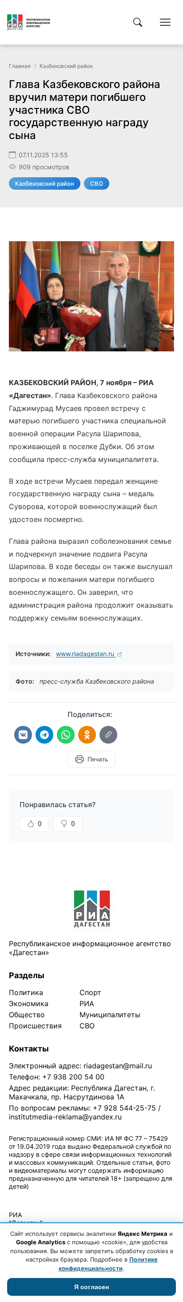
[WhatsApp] (66, 735)
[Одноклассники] (87, 735)
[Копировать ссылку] (108, 735)
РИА (87, 1003)
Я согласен (91, 1286)
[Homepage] (28, 22)
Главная (20, 66)
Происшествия (35, 1025)
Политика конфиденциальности (50, 1197)
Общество (27, 1014)
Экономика (28, 1003)
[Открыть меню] (165, 22)
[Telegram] (44, 735)
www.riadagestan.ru (86, 653)
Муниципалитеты (110, 1014)
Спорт (90, 992)
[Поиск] (137, 22)
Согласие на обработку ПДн (136, 1197)
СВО (96, 183)
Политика (26, 992)
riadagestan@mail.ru (118, 1065)
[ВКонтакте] (23, 735)
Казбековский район (66, 66)
